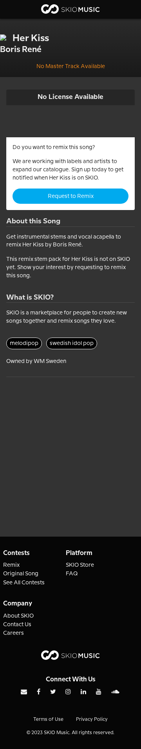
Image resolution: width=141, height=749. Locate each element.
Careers (13, 633)
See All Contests (24, 583)
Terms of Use (48, 719)
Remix (11, 565)
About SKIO (18, 616)
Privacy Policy (92, 719)
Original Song (20, 574)
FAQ (72, 574)
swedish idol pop (72, 343)
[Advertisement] (70, 447)
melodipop (24, 343)
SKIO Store (80, 565)
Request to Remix (71, 196)
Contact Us (17, 624)
